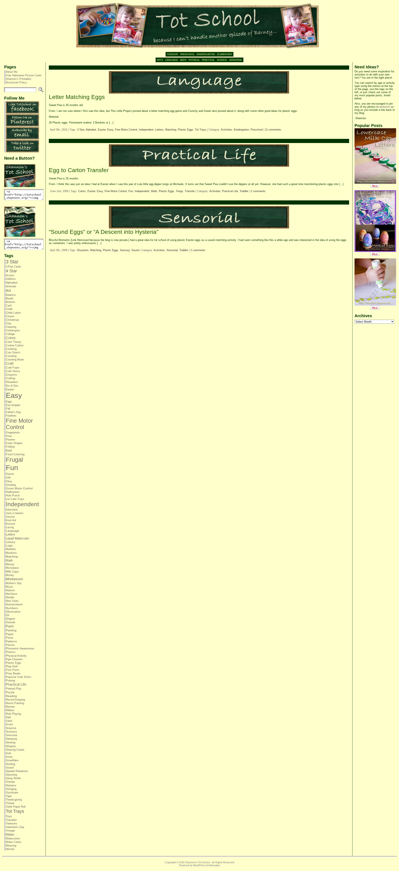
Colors (11, 338)
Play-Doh (12, 666)
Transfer (11, 820)
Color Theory (13, 341)
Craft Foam (12, 367)
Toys (9, 816)
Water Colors (13, 842)
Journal (10, 516)
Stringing (11, 789)
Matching (12, 556)
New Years (12, 600)
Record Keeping (15, 699)
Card (8, 305)
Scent (9, 724)
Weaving (11, 845)
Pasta (9, 637)
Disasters (12, 382)
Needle (10, 597)
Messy (10, 564)
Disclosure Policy (16, 82)
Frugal (14, 459)
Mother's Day (14, 583)
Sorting (10, 764)
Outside (10, 622)
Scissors (11, 731)
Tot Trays (15, 811)
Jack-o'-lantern (14, 513)
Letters (10, 534)
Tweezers (11, 823)
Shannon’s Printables (18, 78)
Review (10, 706)
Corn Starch (13, 352)
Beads (10, 298)
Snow (9, 756)
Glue (9, 481)
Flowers (10, 439)
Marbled (10, 549)
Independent (22, 504)
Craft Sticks (13, 371)
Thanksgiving (14, 799)
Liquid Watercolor (17, 538)
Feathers (11, 415)
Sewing (10, 742)
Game (10, 473)
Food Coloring (15, 454)
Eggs (9, 401)
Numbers (12, 608)
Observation (13, 611)
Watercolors (13, 838)
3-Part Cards (13, 266)
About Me (11, 71)
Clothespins (13, 330)
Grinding (11, 484)
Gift (8, 477)
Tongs (179, 191)
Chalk (9, 309)
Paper (10, 634)
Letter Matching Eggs (77, 97)
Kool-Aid (11, 520)
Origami (10, 618)
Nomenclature (14, 604)
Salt (8, 717)
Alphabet (11, 282)
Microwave (12, 567)
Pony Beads (13, 673)
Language (12, 530)
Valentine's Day (15, 827)
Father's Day (13, 412)
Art (8, 290)
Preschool (257, 129)
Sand (9, 720)
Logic (9, 545)
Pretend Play (13, 688)
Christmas (12, 319)
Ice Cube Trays (15, 499)
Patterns (11, 641)
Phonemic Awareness (20, 648)
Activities (226, 129)
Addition (11, 278)
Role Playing (13, 713)
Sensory (11, 738)
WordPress (199, 865)
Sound (10, 767)
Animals (11, 286)
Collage (10, 334)
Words (10, 849)
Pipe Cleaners (14, 659)
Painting (11, 630)
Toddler (244, 191)
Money (10, 575)
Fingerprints (13, 432)
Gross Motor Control (19, 488)
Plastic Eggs (13, 662)
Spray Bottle (13, 778)
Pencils (10, 644)
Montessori (14, 579)
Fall (8, 408)
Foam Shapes (14, 443)
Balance (11, 294)
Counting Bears (15, 359)
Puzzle (10, 692)
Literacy (10, 542)
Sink (8, 753)
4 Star (11, 271)
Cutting (10, 378)
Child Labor (13, 312)
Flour (9, 436)
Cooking (11, 348)
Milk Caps (12, 571)
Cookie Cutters (15, 345)
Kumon (10, 523)
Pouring (10, 680)
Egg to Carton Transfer (78, 170)
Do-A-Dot (12, 385)
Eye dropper (13, 405)
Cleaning (11, 326)
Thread (10, 803)
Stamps (10, 781)
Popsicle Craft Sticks (18, 677)
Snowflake (12, 760)
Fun (12, 467)
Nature (10, 590)
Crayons (11, 374)
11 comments (273, 129)
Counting (11, 356)
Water (10, 834)
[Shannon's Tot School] (199, 26)
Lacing (10, 527)
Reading (11, 696)
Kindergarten (241, 129)
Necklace (11, 593)
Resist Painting (15, 703)
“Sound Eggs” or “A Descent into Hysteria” (103, 232)
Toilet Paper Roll (16, 806)
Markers (11, 552)
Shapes (11, 746)
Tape (9, 796)
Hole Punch (13, 495)
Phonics (11, 652)
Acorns (10, 275)
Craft (10, 363)
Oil (7, 615)
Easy (14, 395)
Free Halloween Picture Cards (24, 75)
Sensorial (11, 735)
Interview (12, 509)
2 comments (258, 191)
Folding (10, 446)
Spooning (11, 774)
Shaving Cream (15, 749)
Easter (10, 389)
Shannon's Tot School (197, 862)
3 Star (12, 261)
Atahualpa (214, 865)
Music (9, 586)
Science (11, 728)
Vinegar (10, 830)
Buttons (10, 301)
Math (9, 560)
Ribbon (10, 710)
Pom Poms (12, 669)
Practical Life (16, 684)
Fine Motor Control (19, 424)
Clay (8, 323)
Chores (10, 316)
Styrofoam (12, 792)
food (9, 450)
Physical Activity (16, 655)
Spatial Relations (17, 771)
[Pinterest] (22, 125)
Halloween (13, 491)
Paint (10, 626)
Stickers (11, 785)
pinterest (384, 106)
